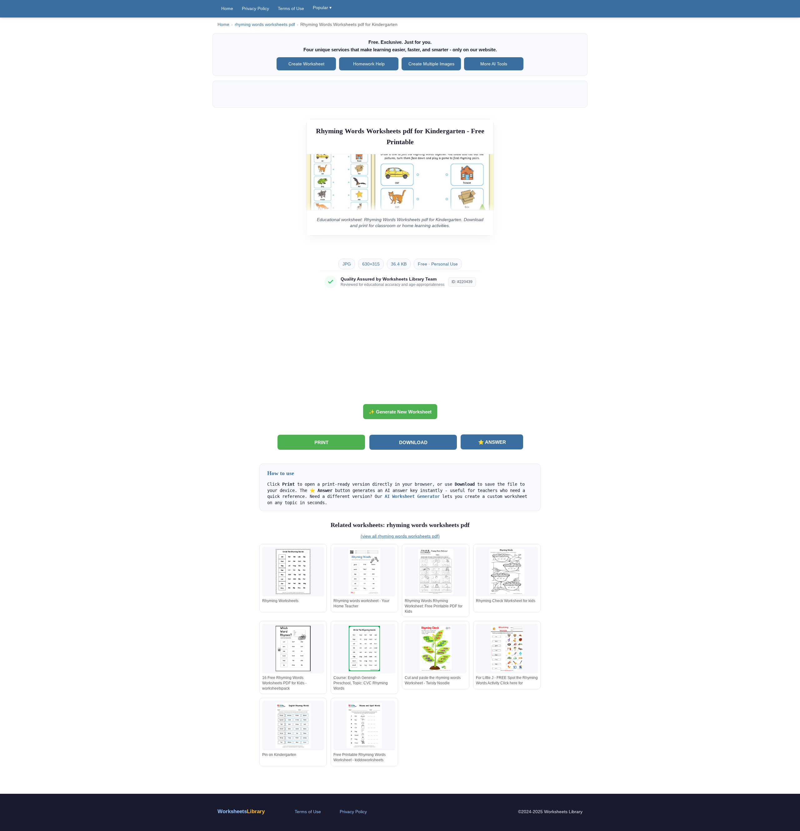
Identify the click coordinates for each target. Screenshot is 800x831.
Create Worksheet (306, 63)
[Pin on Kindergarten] (293, 725)
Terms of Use (291, 8)
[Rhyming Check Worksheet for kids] (507, 571)
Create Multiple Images (431, 63)
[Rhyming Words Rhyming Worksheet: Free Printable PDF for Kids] (436, 571)
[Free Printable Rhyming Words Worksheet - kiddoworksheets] (364, 725)
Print (321, 442)
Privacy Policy (255, 8)
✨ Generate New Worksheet (400, 411)
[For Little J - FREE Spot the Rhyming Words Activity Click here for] (507, 648)
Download (413, 442)
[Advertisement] (400, 348)
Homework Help (369, 63)
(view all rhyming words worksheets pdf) (400, 536)
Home (227, 8)
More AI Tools (493, 63)
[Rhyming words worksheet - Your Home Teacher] (364, 571)
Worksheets (241, 811)
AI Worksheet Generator (412, 496)
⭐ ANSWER (492, 442)
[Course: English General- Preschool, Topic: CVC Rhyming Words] (364, 648)
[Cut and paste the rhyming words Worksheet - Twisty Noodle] (436, 648)
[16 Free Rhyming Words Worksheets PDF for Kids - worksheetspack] (293, 648)
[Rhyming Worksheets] (293, 571)
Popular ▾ (322, 7)
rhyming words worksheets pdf (265, 24)
